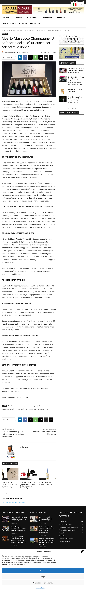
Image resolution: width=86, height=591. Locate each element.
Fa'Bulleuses (19, 409)
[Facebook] (70, 1)
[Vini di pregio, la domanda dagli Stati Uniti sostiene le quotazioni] (5, 519)
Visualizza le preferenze (43, 583)
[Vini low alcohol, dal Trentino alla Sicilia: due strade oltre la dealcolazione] (34, 528)
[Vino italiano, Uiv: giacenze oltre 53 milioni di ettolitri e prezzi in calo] (5, 528)
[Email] (40, 57)
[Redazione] (3, 52)
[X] (80, 1)
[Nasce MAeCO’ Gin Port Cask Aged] (63, 91)
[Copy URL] (51, 57)
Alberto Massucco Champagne (17, 406)
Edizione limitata (7, 409)
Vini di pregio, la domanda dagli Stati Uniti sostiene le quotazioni (19, 519)
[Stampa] (46, 57)
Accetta (43, 570)
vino (48, 409)
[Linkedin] (77, 1)
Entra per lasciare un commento (13, 502)
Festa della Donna (30, 409)
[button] (83, 552)
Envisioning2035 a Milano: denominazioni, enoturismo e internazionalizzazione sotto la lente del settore (76, 80)
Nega (43, 577)
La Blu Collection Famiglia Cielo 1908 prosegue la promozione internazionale (13, 434)
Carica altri (71, 108)
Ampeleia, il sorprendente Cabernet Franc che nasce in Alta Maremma (76, 70)
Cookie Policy (40, 588)
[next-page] (6, 493)
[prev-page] (3, 493)
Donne (41, 406)
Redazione (16, 52)
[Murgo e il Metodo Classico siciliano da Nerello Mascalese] (34, 519)
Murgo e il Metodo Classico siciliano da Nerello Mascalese (45, 519)
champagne (33, 406)
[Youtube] (83, 1)
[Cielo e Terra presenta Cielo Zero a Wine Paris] (47, 474)
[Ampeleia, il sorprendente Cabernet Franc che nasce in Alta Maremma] (63, 70)
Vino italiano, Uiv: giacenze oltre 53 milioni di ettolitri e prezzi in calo (18, 529)
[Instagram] (74, 1)
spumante (41, 409)
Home (3, 30)
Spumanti (10, 30)
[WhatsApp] (35, 57)
